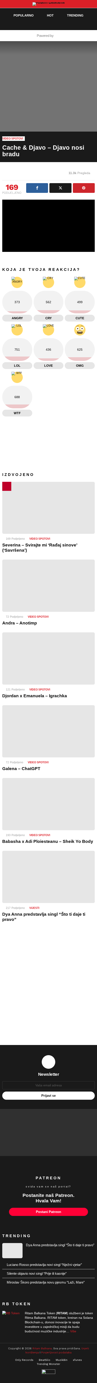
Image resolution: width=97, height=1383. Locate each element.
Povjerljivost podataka (56, 1352)
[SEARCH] (82, 24)
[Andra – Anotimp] (48, 586)
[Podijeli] (37, 188)
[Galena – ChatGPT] (48, 731)
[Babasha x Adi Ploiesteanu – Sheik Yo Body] (48, 804)
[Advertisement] (48, 986)
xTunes (77, 1360)
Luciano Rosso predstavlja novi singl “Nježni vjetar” (44, 1265)
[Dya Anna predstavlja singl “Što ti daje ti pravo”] (48, 877)
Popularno (24, 15)
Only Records (24, 1360)
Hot (50, 15)
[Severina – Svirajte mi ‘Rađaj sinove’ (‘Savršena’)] (48, 508)
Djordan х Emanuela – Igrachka (34, 695)
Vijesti (34, 908)
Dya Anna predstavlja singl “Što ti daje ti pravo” (60, 1245)
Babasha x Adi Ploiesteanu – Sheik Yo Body (47, 841)
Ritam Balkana (42, 1348)
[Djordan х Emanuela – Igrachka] (48, 658)
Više (73, 1331)
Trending (75, 15)
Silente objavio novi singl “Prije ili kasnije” (37, 1273)
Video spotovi (39, 538)
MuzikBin (61, 1360)
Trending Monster (48, 1364)
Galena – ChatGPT (21, 768)
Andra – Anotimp (19, 623)
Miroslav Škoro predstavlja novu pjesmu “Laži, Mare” (46, 1282)
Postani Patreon (48, 1212)
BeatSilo (44, 1360)
